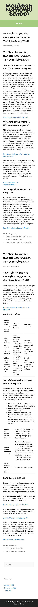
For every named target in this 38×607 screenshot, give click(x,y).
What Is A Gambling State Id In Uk (15, 518)
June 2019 (8, 591)
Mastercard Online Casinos (15, 551)
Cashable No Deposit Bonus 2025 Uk (18, 242)
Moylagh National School (19, 10)
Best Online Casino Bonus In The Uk (16, 228)
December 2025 (10, 588)
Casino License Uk (9, 185)
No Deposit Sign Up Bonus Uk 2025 (15, 505)
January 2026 (9, 585)
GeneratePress (19, 604)
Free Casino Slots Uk (10, 182)
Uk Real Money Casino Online (13, 540)
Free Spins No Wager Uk (14, 548)
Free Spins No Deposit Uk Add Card (15, 117)
